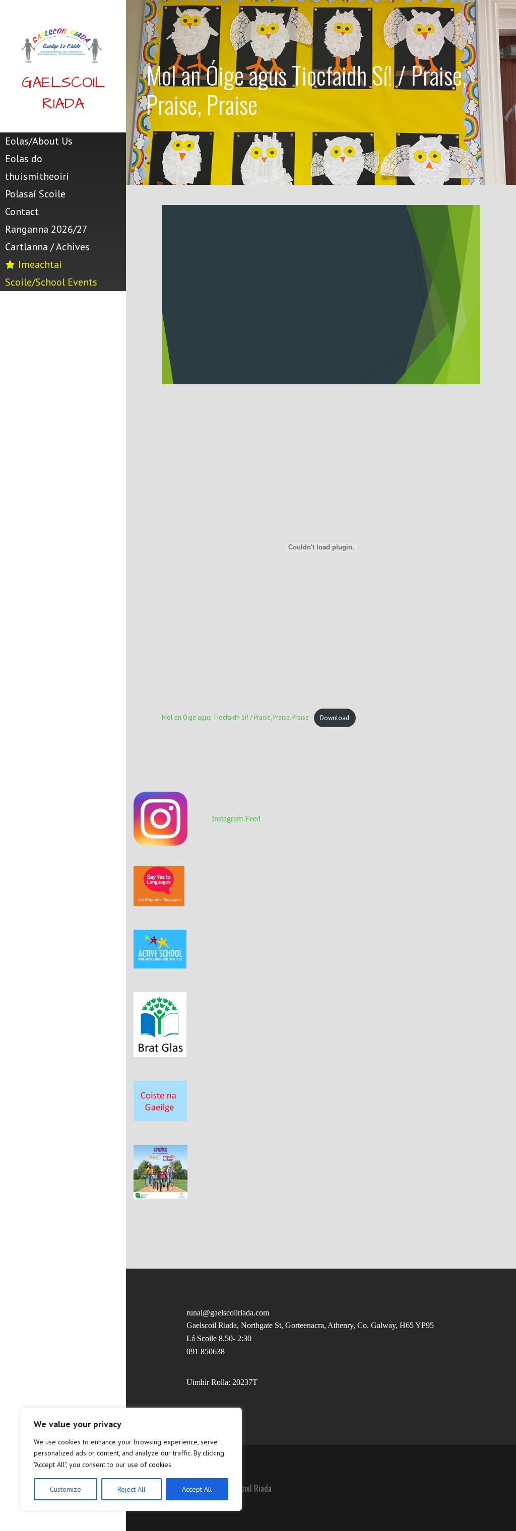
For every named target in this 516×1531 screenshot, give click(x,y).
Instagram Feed (236, 818)
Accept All (197, 1489)
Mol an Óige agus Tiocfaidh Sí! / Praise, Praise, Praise (235, 718)
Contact (22, 211)
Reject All (131, 1489)
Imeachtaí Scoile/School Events (51, 273)
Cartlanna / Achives (47, 246)
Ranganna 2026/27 (46, 229)
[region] (131, 1459)
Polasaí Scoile (35, 193)
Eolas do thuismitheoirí (37, 167)
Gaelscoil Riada (63, 93)
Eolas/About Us (39, 141)
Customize (65, 1489)
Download (334, 718)
